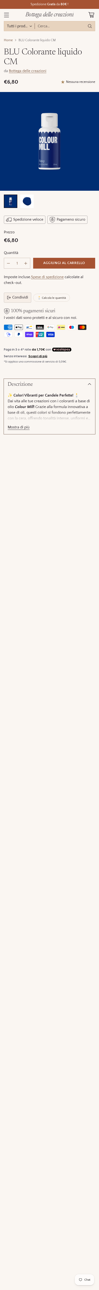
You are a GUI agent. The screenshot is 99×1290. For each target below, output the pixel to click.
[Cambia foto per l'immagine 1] (10, 201)
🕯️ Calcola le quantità (51, 297)
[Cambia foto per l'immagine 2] (27, 201)
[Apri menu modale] (6, 15)
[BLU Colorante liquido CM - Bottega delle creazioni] (49, 141)
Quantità (11, 253)
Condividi (20, 297)
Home (8, 40)
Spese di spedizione (47, 277)
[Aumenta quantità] (25, 263)
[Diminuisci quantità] (8, 263)
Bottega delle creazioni (27, 71)
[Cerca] (90, 26)
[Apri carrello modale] (91, 15)
